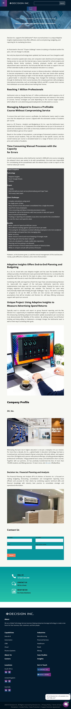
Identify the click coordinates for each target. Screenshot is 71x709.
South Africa (9, 669)
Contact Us (43, 669)
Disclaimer (14, 707)
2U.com (48, 463)
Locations (8, 665)
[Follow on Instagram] (9, 672)
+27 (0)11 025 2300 (23, 578)
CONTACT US (22, 582)
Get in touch (30, 8)
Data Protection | (35, 707)
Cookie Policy (23, 707)
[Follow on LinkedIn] (6, 672)
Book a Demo (44, 674)
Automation (8, 640)
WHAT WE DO (22, 590)
